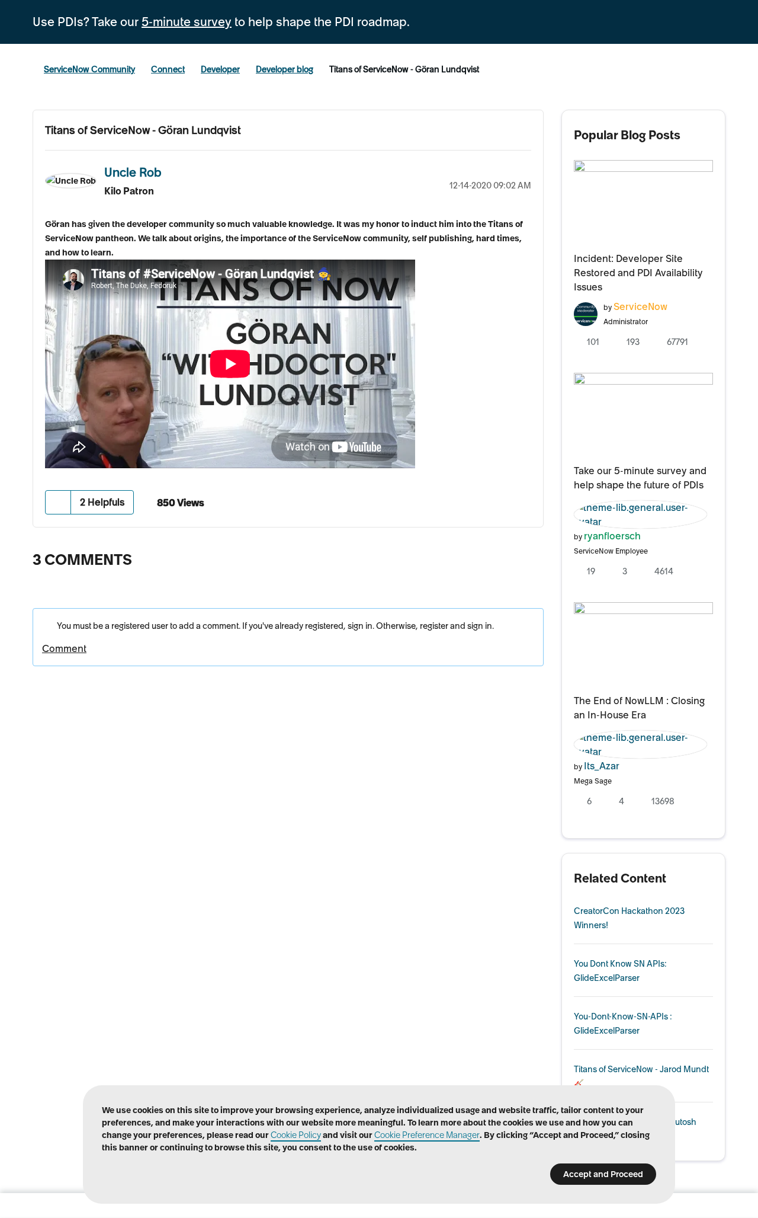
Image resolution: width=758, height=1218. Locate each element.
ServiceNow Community (89, 69)
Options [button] (522, 170)
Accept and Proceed (603, 1174)
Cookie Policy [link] (296, 1135)
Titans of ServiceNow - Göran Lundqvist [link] (404, 69)
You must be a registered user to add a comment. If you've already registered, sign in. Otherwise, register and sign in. (274, 626)
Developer (220, 69)
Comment (64, 648)
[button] (58, 502)
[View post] (644, 199)
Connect (168, 69)
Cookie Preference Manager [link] (427, 1135)
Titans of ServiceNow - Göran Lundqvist (143, 130)
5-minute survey (187, 22)
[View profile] (586, 312)
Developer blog (284, 69)
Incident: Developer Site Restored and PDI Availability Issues (638, 272)
